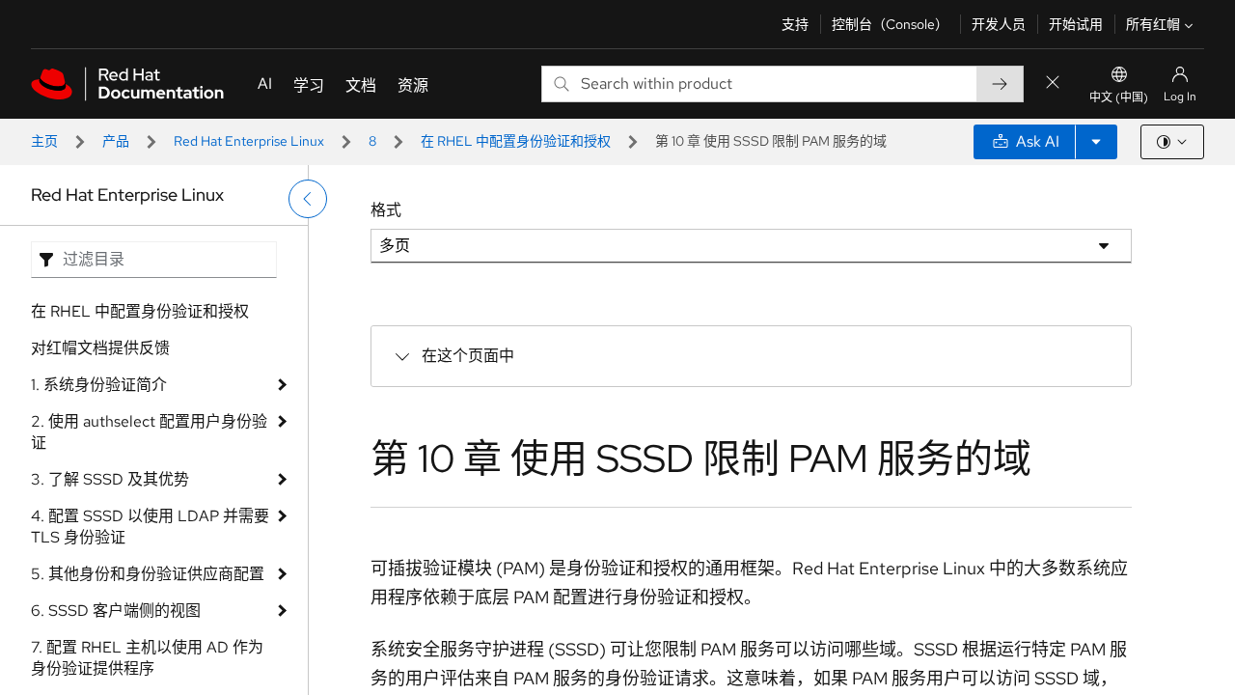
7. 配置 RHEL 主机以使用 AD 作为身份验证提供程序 (147, 658)
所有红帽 (1153, 24)
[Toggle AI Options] (1096, 142)
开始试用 (1076, 24)
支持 (795, 24)
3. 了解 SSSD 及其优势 (110, 479)
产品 (115, 141)
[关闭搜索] (1052, 83)
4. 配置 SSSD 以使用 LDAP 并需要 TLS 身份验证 (150, 526)
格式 (385, 210)
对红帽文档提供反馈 (100, 348)
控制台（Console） (890, 24)
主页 (44, 141)
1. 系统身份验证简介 (99, 385)
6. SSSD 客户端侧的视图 (116, 610)
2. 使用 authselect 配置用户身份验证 (149, 432)
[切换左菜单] (307, 199)
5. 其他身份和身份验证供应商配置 (147, 574)
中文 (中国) (1118, 97)
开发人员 (999, 24)
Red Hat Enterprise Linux (249, 141)
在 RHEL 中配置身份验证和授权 (516, 141)
